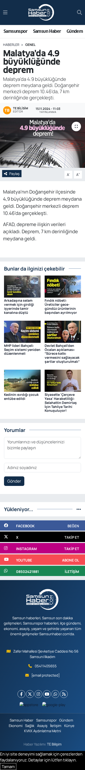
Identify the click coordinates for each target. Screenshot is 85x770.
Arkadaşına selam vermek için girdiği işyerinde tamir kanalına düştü (19, 306)
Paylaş (14, 173)
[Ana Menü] (5, 12)
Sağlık (29, 725)
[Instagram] (38, 694)
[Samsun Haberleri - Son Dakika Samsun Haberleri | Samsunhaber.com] (41, 12)
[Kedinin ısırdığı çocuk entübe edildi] (22, 380)
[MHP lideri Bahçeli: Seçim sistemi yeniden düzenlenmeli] (22, 331)
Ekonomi (15, 725)
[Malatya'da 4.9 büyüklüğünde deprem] (42, 143)
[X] (30, 694)
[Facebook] (21, 694)
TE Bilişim (54, 744)
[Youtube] (47, 694)
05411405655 (46, 665)
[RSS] (64, 694)
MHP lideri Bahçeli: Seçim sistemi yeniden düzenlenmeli (22, 349)
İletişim (55, 725)
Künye (69, 725)
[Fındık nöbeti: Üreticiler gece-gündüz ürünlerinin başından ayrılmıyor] (63, 286)
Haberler (11, 44)
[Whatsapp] (55, 694)
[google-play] (54, 705)
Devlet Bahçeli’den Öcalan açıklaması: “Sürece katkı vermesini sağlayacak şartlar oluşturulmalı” (62, 353)
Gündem (75, 31)
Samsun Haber (47, 31)
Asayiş (42, 725)
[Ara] (79, 13)
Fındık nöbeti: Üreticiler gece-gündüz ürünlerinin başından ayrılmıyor (61, 306)
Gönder (14, 481)
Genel (30, 44)
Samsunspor (15, 31)
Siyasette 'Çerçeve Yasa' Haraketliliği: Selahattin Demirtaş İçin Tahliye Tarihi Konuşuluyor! (61, 402)
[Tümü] (78, 509)
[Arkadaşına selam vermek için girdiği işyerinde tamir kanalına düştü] (22, 286)
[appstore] (29, 705)
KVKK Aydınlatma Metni (42, 730)
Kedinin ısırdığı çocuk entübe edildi (21, 396)
